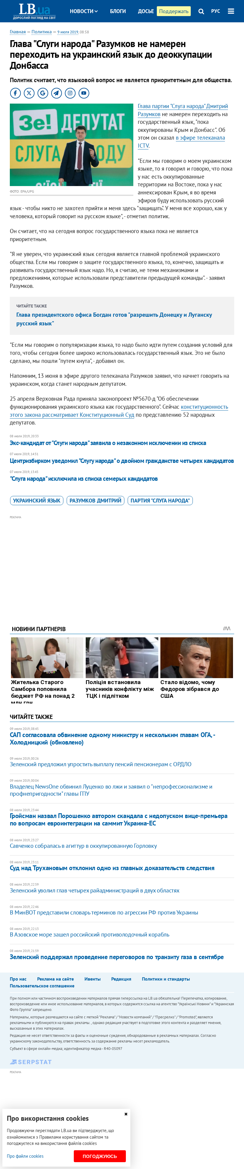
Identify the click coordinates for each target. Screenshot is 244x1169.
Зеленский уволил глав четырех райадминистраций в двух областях (94, 890)
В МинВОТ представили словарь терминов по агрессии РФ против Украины (104, 912)
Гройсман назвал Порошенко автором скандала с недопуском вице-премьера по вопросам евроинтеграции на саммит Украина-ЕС (119, 819)
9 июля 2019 (67, 32)
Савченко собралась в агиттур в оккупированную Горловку (83, 846)
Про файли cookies (25, 1156)
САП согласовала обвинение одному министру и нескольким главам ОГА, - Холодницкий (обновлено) (112, 738)
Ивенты (93, 979)
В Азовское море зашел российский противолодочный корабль (89, 934)
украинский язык (36, 500)
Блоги (118, 11)
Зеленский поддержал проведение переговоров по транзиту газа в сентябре (117, 957)
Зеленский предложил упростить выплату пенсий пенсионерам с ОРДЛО (100, 764)
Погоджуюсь (100, 1156)
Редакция (121, 979)
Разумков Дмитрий (95, 500)
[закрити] (125, 1114)
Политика (42, 32)
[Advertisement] (122, 562)
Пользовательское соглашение (42, 986)
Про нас (18, 979)
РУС (215, 11)
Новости (81, 11)
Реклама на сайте (55, 979)
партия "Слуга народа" (160, 500)
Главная (18, 32)
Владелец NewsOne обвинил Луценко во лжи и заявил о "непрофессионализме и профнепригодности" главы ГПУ (111, 790)
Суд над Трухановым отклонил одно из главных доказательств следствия (112, 868)
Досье (146, 11)
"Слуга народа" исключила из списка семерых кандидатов (84, 479)
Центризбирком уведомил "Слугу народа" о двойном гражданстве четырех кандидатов (122, 461)
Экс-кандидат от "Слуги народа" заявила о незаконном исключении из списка (108, 443)
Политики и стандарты (166, 979)
